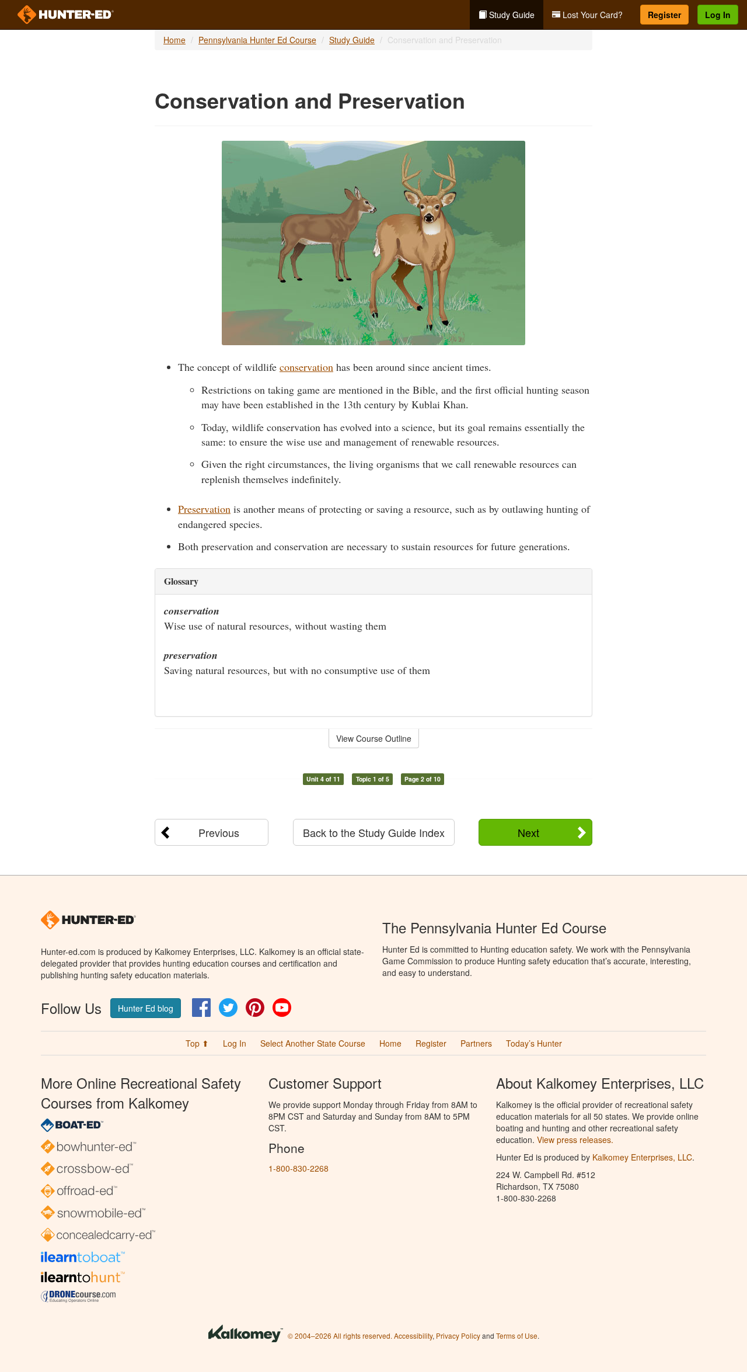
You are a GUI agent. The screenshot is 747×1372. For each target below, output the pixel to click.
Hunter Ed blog (145, 1008)
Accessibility (413, 1335)
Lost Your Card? (591, 14)
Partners (476, 1043)
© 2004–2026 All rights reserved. (340, 1335)
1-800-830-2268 (298, 1168)
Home (174, 40)
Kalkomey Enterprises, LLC (642, 1157)
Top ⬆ (197, 1043)
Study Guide (511, 14)
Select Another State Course (312, 1043)
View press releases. (575, 1139)
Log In (718, 14)
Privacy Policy (458, 1335)
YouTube (282, 1007)
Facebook (201, 1007)
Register (664, 14)
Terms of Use (516, 1335)
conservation (306, 367)
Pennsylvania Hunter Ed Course (257, 40)
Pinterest (255, 1007)
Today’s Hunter (534, 1043)
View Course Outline (373, 738)
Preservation (204, 509)
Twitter (228, 1007)
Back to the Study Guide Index (374, 832)
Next (528, 832)
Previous (218, 832)
